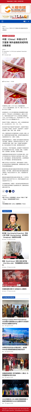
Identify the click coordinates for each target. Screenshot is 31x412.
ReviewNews (18, 410)
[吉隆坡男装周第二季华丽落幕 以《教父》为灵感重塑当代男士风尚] (15, 362)
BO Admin (4, 239)
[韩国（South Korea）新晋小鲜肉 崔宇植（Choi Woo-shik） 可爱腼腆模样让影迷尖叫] (15, 250)
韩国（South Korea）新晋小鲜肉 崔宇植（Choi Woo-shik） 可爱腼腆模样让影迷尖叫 (15, 263)
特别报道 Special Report (14, 283)
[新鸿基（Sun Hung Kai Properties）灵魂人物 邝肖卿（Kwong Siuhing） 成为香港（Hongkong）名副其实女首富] (15, 222)
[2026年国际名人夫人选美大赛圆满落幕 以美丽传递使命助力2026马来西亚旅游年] (15, 388)
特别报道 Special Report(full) (10, 285)
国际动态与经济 (11, 35)
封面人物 (11, 229)
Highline (5, 35)
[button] (2, 21)
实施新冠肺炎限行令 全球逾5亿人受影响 (14, 289)
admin (3, 49)
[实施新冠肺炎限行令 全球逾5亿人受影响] (15, 278)
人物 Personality (12, 257)
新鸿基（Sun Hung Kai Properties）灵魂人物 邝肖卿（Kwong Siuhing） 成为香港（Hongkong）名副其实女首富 (15, 235)
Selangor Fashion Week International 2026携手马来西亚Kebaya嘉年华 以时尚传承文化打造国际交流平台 (15, 321)
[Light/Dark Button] (24, 21)
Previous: (15, 197)
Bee (3, 325)
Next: (14, 202)
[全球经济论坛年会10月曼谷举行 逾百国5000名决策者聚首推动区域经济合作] (15, 336)
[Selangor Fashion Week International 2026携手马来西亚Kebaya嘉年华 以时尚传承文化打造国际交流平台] (15, 308)
